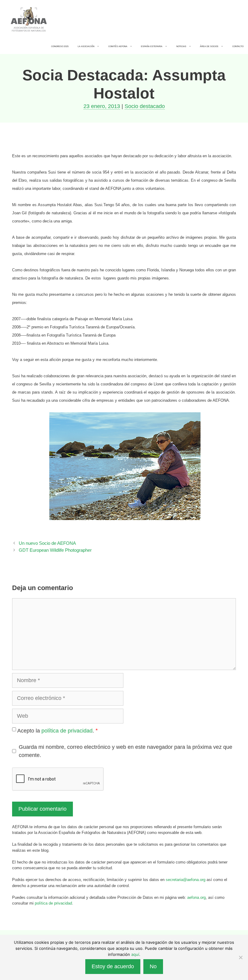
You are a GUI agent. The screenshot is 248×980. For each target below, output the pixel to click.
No (153, 966)
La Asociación (86, 46)
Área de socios (209, 46)
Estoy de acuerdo (113, 966)
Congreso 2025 (60, 46)
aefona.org (196, 897)
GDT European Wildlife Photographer (55, 550)
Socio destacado (145, 106)
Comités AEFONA (117, 46)
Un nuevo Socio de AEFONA (47, 543)
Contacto (237, 46)
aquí (135, 954)
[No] (240, 957)
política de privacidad (67, 731)
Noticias (181, 46)
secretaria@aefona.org (185, 879)
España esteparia (151, 46)
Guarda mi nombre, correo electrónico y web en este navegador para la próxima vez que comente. (125, 751)
